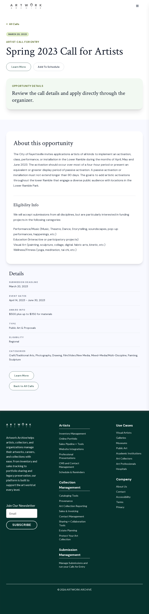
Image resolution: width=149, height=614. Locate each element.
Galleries (121, 437)
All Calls (14, 24)
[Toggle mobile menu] (137, 6)
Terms (119, 502)
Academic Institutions (128, 453)
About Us (121, 486)
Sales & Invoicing (68, 511)
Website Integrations (71, 449)
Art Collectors (124, 458)
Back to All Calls (24, 386)
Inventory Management (72, 433)
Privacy (120, 507)
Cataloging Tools (68, 495)
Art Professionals (126, 463)
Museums (121, 443)
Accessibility (123, 496)
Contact (121, 491)
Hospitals (121, 468)
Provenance (66, 500)
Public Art (121, 448)
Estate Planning (68, 530)
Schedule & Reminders (72, 472)
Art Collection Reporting (73, 506)
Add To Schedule (49, 66)
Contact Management (71, 516)
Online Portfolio (68, 438)
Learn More (18, 66)
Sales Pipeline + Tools (71, 443)
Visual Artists (124, 432)
